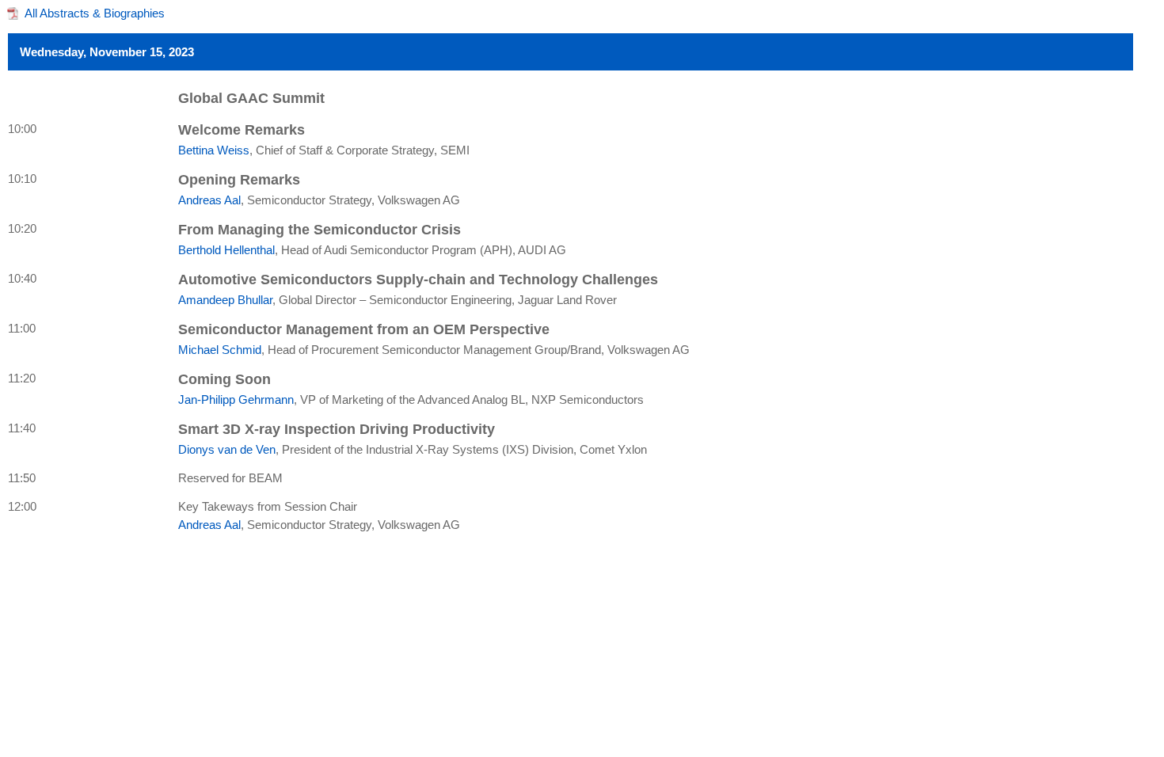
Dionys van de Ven (227, 449)
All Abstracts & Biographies (95, 13)
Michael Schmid (219, 349)
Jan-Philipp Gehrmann (236, 399)
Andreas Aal (209, 200)
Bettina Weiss (213, 150)
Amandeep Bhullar (225, 299)
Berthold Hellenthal (226, 250)
